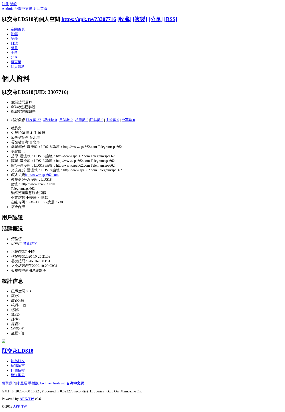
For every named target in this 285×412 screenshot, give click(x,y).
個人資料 (18, 67)
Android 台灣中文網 (17, 8)
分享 (14, 57)
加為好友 (18, 361)
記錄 (14, 38)
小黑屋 (22, 383)
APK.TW (27, 399)
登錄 (13, 4)
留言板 (16, 62)
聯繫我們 (9, 383)
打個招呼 (18, 370)
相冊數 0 (81, 120)
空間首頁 (18, 29)
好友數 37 (33, 120)
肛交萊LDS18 (17, 351)
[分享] (156, 19)
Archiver (45, 383)
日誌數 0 (66, 120)
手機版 (33, 383)
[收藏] (124, 19)
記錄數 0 (50, 120)
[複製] (140, 19)
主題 (14, 53)
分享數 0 (128, 120)
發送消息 (18, 375)
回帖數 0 (96, 120)
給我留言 (18, 366)
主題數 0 (112, 120)
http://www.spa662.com (42, 175)
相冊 (14, 48)
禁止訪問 (30, 243)
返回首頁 (40, 8)
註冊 (5, 4)
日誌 (14, 43)
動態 (14, 34)
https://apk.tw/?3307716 (88, 19)
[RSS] (170, 19)
